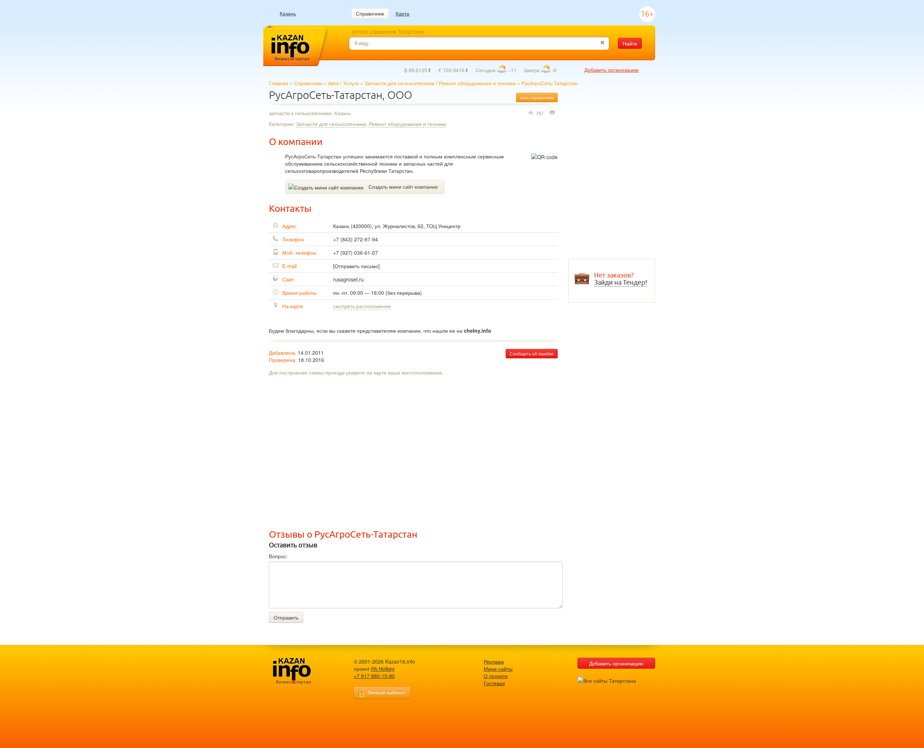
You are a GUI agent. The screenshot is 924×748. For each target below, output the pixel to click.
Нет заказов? (620, 279)
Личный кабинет (386, 692)
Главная (278, 83)
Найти (630, 43)
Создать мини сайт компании (403, 186)
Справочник (370, 13)
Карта (402, 13)
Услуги (351, 83)
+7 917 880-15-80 (374, 675)
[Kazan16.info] (303, 671)
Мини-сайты (498, 668)
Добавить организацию (611, 69)
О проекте (496, 675)
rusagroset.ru (348, 279)
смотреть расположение (362, 306)
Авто (333, 83)
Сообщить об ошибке (532, 353)
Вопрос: (278, 556)
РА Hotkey (383, 668)
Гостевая (494, 683)
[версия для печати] (553, 113)
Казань (288, 13)
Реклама (494, 661)
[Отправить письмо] (356, 266)
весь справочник (537, 97)
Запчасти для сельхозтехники (400, 83)
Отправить (286, 617)
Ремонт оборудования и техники (477, 83)
